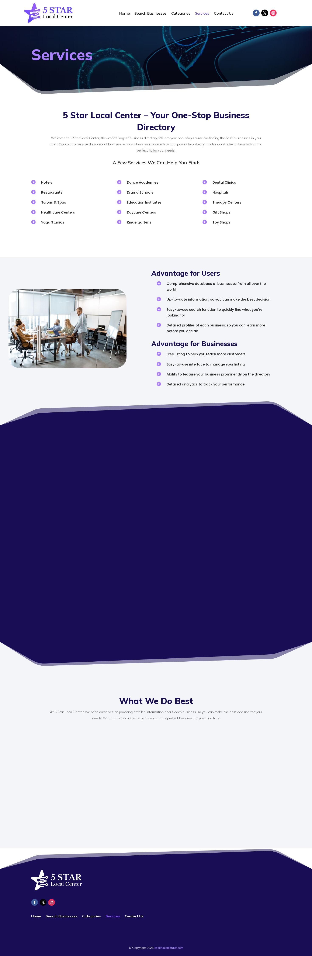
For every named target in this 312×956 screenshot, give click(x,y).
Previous (73, 544)
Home (124, 13)
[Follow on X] (264, 13)
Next (238, 544)
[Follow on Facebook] (256, 13)
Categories (180, 13)
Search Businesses (151, 13)
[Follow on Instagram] (273, 13)
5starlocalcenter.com (168, 948)
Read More (76, 560)
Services (202, 13)
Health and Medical (77, 487)
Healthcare (149, 498)
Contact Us (223, 13)
